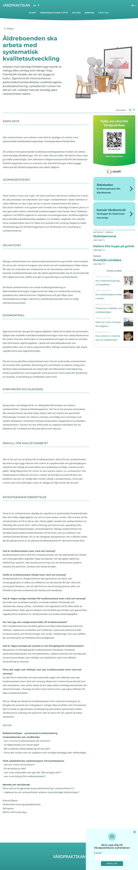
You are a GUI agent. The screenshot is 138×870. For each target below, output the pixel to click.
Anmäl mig (112, 863)
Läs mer (7, 725)
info (114, 281)
